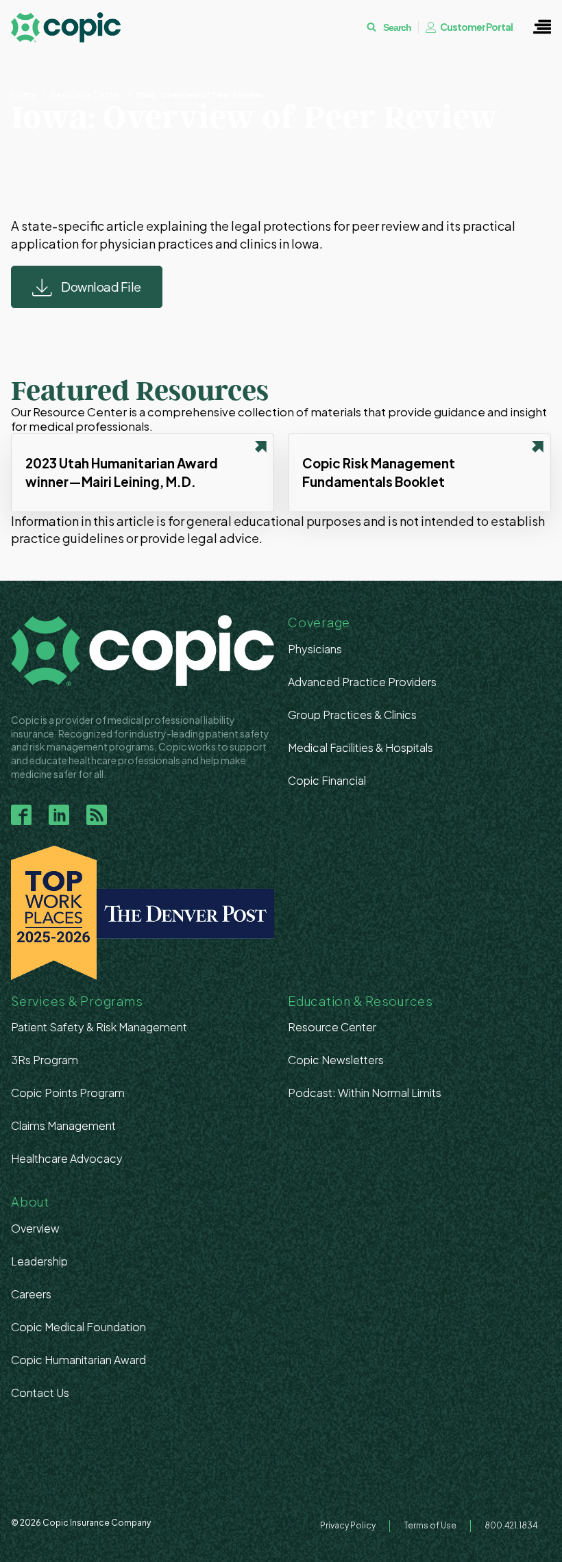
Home (23, 95)
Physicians (315, 649)
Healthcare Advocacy (67, 1158)
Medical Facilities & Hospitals (360, 747)
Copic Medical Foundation (78, 1327)
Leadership (39, 1261)
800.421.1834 (511, 1525)
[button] (542, 27)
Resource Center (86, 95)
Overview (35, 1228)
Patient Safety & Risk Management (99, 1027)
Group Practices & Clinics (352, 714)
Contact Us (40, 1392)
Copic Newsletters (336, 1060)
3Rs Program (44, 1060)
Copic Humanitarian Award (78, 1359)
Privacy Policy (348, 1525)
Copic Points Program (68, 1092)
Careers (31, 1294)
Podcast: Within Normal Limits (364, 1092)
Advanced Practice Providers (362, 682)
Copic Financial (327, 780)
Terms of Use (430, 1525)
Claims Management (63, 1125)
